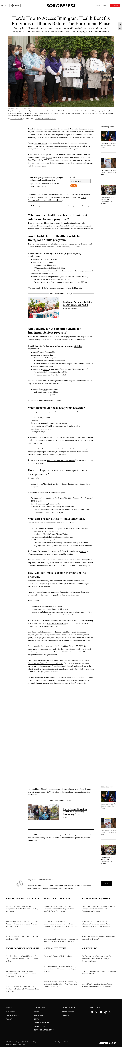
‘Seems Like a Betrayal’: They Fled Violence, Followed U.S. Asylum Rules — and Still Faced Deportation (60, 908)
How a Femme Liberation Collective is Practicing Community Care (75, 811)
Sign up (73, 186)
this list (45, 542)
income (46, 276)
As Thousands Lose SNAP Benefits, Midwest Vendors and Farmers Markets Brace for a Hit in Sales (21, 973)
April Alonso (66, 818)
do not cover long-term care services (61, 460)
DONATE (65, 1015)
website (83, 551)
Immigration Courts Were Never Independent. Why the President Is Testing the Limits (22, 908)
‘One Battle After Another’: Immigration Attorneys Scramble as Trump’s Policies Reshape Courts (22, 924)
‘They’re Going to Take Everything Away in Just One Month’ (99, 972)
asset (45, 389)
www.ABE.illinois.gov (47, 484)
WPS (23, 1044)
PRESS (36, 1012)
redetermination (78, 637)
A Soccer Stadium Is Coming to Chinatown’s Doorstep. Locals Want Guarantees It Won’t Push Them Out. (96, 924)
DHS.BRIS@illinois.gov (79, 565)
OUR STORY (10, 1012)
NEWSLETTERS (68, 1012)
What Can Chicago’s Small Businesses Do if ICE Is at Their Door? (99, 937)
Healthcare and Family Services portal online (45, 663)
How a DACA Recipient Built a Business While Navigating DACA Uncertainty (97, 985)
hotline (91, 669)
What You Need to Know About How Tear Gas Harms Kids (22, 937)
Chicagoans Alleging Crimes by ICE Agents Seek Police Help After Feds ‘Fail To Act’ (61, 940)
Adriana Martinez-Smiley (70, 308)
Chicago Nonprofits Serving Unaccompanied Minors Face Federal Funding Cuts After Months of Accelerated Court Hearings (60, 925)
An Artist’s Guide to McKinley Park (58, 956)
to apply (49, 157)
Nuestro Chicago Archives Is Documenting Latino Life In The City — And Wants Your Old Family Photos (60, 984)
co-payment (71, 437)
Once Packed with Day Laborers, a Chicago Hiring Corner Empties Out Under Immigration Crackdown (98, 908)
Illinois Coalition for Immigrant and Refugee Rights (57, 198)
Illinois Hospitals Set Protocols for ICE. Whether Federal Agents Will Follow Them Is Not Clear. (22, 989)
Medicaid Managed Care (56, 623)
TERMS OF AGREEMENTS (44, 1030)
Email (72, 177)
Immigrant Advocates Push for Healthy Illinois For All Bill (77, 303)
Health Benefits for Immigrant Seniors (79, 128)
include (36, 600)
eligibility (77, 253)
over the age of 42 (43, 134)
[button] (106, 883)
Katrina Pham (16, 118)
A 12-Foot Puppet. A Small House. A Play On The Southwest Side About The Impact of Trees (22, 958)
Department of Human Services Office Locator (58, 509)
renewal (90, 637)
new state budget (40, 143)
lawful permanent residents (82, 137)
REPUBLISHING (39, 1015)
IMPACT (9, 1019)
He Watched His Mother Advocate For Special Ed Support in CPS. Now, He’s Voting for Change (97, 958)
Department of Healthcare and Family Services (49, 620)
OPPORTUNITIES (12, 1015)
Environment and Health (45, 118)
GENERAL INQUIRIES (41, 1023)
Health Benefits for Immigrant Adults (45, 128)
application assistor (53, 503)
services (62, 411)
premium (55, 437)
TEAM (36, 1019)
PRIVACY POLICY (40, 1026)
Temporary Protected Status (38, 137)
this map (69, 537)
